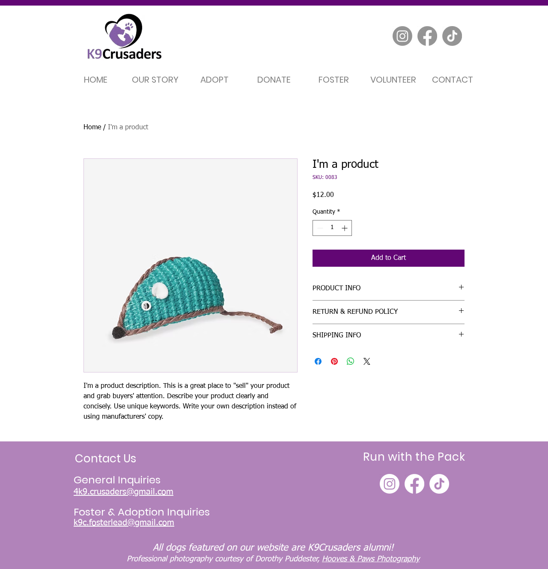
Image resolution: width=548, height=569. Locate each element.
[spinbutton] (332, 227)
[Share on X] (367, 361)
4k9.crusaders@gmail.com (123, 492)
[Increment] (345, 227)
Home (92, 127)
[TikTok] (452, 36)
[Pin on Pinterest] (334, 361)
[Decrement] (319, 227)
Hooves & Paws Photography (371, 559)
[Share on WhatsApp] (350, 361)
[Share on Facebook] (318, 361)
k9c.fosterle (96, 522)
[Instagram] (402, 36)
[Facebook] (427, 36)
